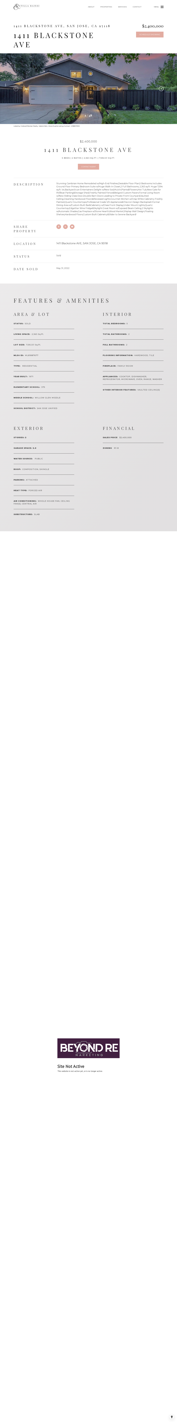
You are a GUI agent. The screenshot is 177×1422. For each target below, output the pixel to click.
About (91, 7)
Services (122, 7)
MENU (156, 7)
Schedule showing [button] (149, 34)
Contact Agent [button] (88, 167)
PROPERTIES (106, 7)
